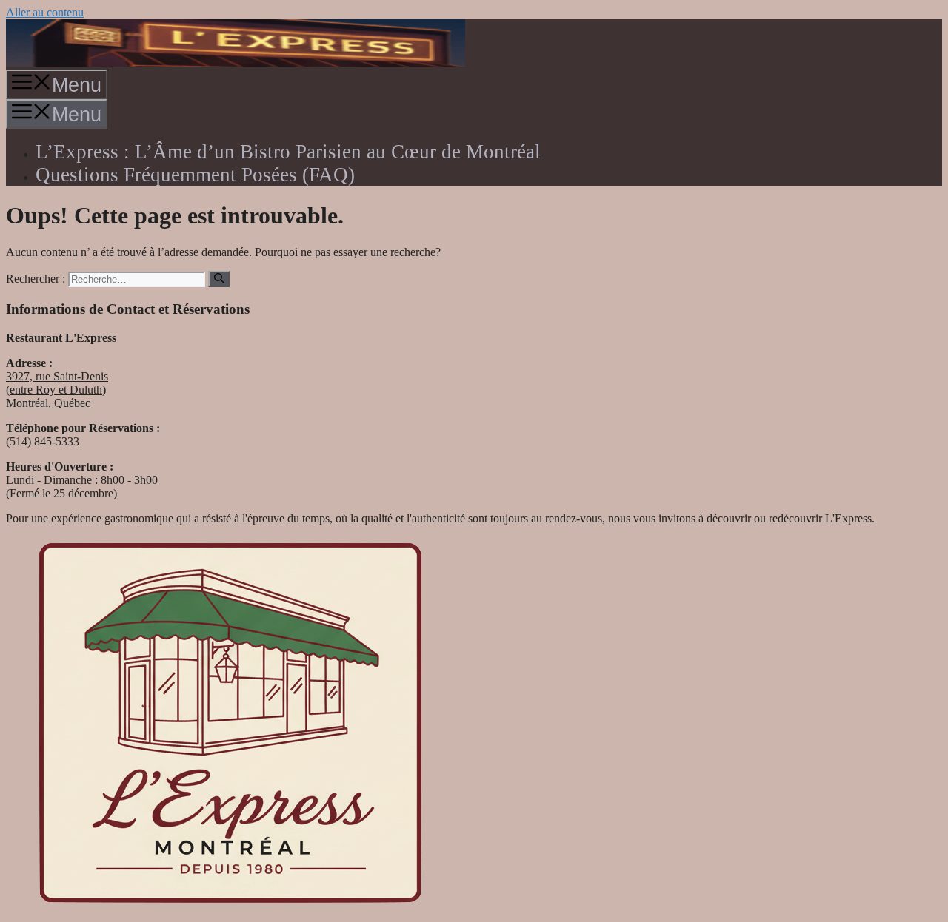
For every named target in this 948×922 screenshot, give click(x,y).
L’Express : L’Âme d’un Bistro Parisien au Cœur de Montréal (288, 152)
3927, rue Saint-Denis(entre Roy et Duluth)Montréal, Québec (57, 389)
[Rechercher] (219, 279)
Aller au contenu (45, 12)
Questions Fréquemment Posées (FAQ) (195, 175)
